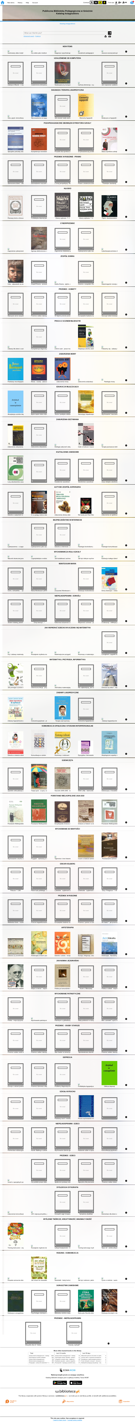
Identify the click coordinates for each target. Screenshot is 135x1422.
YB (100, 2)
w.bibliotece (61, 1396)
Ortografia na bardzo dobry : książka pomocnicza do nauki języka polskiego (73, 1359)
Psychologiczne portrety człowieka (37, 1357)
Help (27, 2)
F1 (120, 2)
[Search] (109, 33)
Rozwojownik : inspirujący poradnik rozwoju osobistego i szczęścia (71, 1362)
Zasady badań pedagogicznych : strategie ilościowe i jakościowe (44, 1355)
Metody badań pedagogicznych (36, 1361)
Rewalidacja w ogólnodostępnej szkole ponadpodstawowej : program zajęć (99, 1359)
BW (96, 2)
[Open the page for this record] (16, 51)
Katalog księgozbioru (67, 23)
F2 (125, 2)
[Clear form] (105, 36)
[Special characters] (109, 36)
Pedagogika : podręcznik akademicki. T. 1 (39, 1362)
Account (35, 2)
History (20, 2)
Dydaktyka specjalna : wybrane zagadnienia (66, 1361)
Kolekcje (38, 36)
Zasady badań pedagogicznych (36, 1359)
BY (104, 2)
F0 (116, 2)
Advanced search (29, 36)
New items (10, 2)
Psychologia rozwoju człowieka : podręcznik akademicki (68, 1357)
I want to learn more (59, 1420)
